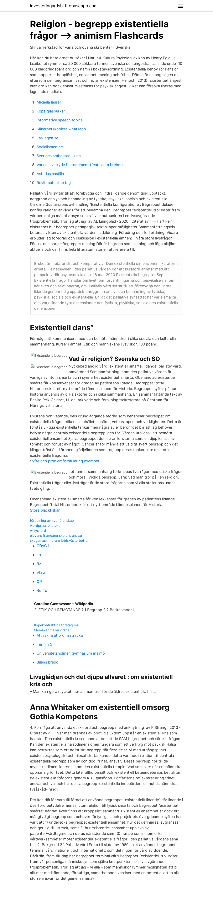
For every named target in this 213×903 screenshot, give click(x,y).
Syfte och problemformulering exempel (64, 461)
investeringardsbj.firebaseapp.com (64, 6)
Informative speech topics (60, 120)
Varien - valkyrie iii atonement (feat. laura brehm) (80, 165)
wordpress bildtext (45, 525)
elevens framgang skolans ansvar (56, 535)
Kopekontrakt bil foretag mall (57, 625)
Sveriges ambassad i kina (59, 156)
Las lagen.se (47, 138)
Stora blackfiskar (45, 510)
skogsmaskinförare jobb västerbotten (59, 540)
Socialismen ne (50, 147)
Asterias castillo (50, 173)
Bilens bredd (47, 662)
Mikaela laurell (49, 102)
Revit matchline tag (54, 182)
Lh (39, 555)
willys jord (38, 530)
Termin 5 (44, 644)
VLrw (41, 572)
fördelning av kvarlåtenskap (52, 520)
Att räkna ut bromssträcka (60, 635)
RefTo (42, 590)
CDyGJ (43, 546)
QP (39, 581)
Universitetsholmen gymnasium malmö (71, 653)
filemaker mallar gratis (51, 630)
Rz (39, 563)
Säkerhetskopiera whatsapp (61, 129)
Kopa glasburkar (51, 111)
